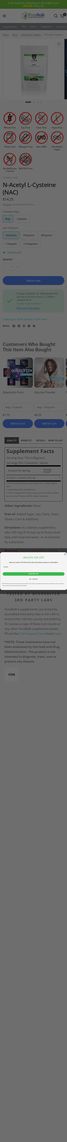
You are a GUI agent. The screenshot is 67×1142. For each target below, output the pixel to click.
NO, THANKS (33, 579)
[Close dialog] (65, 554)
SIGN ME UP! (33, 573)
